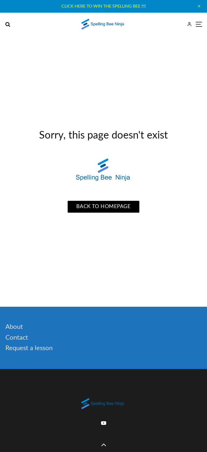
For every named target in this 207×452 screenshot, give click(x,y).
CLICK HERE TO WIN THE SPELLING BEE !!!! (103, 6)
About (14, 327)
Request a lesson (29, 348)
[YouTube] (103, 423)
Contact (16, 337)
